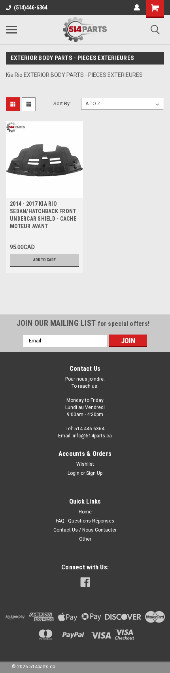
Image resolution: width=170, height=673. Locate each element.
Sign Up (94, 473)
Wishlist (85, 464)
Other (85, 539)
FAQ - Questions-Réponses (85, 521)
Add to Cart (44, 260)
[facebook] (85, 582)
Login (73, 473)
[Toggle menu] (11, 29)
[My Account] (137, 7)
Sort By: (62, 103)
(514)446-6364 (30, 7)
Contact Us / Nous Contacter (85, 530)
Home (85, 512)
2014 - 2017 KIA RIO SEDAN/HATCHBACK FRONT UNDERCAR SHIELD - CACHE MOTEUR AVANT (43, 215)
